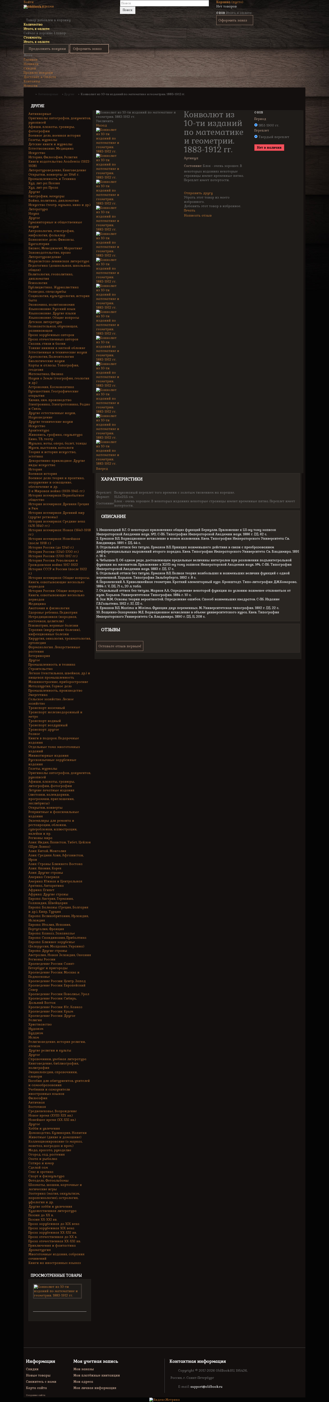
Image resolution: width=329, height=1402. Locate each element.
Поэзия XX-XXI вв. (42, 1219)
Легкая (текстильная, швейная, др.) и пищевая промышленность (59, 675)
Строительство (40, 669)
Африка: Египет (41, 890)
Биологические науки (46, 361)
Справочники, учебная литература (57, 1059)
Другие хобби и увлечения (50, 1206)
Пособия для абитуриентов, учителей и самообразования (59, 1083)
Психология (37, 283)
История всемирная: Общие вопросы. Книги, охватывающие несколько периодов (59, 582)
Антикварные (39, 114)
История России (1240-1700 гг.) (53, 552)
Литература (38, 209)
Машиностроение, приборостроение (58, 682)
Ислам (33, 1037)
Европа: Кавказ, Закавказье (51, 933)
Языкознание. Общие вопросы (53, 318)
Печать (189, 210)
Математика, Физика (45, 374)
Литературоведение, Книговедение (57, 170)
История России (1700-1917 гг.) (53, 556)
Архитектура (38, 430)
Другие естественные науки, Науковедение (52, 415)
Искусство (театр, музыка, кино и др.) (59, 205)
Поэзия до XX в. (40, 1215)
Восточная (37, 1107)
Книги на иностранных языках (54, 1263)
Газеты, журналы (42, 140)
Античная (36, 1102)
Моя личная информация (94, 1388)
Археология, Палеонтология (51, 357)
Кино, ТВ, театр (40, 439)
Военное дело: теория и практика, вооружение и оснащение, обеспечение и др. (56, 482)
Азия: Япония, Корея (44, 868)
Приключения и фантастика (52, 1245)
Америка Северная (43, 877)
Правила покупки (38, 73)
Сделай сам (38, 1167)
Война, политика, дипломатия (53, 200)
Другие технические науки (50, 422)
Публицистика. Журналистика (53, 287)
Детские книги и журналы (50, 144)
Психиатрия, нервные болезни (53, 625)
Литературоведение (44, 257)
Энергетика (38, 695)
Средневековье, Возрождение (52, 1111)
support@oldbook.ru (207, 1387)
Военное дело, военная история (54, 135)
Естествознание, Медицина (51, 148)
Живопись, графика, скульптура (55, 435)
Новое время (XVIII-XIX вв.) (50, 1115)
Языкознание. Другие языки (52, 313)
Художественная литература (52, 1211)
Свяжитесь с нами (39, 6)
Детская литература (45, 322)
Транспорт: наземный (46, 708)
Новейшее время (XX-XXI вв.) (52, 1120)
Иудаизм (35, 1029)
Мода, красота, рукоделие (49, 1150)
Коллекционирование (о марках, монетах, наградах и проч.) (55, 1143)
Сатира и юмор (41, 1163)
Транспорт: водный (44, 721)
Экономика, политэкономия (51, 305)
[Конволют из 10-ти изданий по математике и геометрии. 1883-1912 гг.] (136, 141)
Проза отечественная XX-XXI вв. (54, 1241)
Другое (34, 218)
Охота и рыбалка (42, 1159)
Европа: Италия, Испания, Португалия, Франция (49, 927)
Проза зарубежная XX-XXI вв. (52, 1232)
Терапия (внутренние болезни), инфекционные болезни (54, 632)
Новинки (31, 64)
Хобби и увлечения (44, 1128)
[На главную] (32, 94)
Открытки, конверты (45, 808)
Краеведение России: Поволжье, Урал (58, 994)
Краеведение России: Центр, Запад (57, 981)
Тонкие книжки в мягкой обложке (56, 348)
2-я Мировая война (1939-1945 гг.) (56, 491)
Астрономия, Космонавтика (51, 387)
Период (260, 119)
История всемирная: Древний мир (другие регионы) (56, 515)
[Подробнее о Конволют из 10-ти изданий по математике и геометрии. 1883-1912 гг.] (57, 1291)
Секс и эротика (40, 1172)
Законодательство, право (49, 253)
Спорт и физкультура (46, 1176)
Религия (35, 1020)
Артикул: (191, 158)
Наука (33, 214)
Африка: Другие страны (48, 894)
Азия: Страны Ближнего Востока (55, 864)
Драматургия (39, 1250)
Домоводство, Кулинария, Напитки (57, 1133)
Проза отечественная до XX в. (52, 1237)
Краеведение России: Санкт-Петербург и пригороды (51, 966)
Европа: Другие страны (47, 951)
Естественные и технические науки (57, 352)
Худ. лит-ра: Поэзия (44, 183)
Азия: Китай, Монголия (47, 851)
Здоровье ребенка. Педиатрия (53, 612)
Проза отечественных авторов (53, 339)
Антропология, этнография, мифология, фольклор (51, 233)
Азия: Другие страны (45, 873)
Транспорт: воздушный (48, 725)
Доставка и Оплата (40, 77)
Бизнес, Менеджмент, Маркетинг (55, 248)
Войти (29, 2)
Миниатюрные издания (48, 756)
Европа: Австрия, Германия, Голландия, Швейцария (50, 901)
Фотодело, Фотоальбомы (48, 1180)
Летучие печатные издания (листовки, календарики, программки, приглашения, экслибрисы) (51, 796)
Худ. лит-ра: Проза (43, 187)
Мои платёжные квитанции (96, 1375)
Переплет (262, 130)
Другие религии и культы (49, 1050)
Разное (34, 734)
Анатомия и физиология (49, 608)
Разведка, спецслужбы (47, 292)
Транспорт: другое (43, 729)
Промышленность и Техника (52, 179)
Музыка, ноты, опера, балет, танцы (57, 443)
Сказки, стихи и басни (47, 344)
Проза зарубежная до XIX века (53, 1224)
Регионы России (41, 959)
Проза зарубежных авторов (51, 335)
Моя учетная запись (95, 1361)
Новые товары (38, 1375)
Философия (37, 1098)
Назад (101, 125)
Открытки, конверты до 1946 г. (53, 174)
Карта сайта (36, 1388)
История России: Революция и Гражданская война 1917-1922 (53, 562)
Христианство (40, 1024)
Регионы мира (40, 838)
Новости (31, 86)
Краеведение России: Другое (51, 1016)
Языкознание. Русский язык (51, 309)
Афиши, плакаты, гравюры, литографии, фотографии (51, 784)
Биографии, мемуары (46, 196)
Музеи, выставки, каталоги (51, 448)
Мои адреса (83, 1382)
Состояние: (193, 166)
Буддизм (35, 1033)
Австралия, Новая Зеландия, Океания (59, 955)
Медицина (37, 604)
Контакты (32, 81)
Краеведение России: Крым (50, 1011)
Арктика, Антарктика (46, 886)
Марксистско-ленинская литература (58, 261)
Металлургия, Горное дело (50, 686)
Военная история (42, 474)
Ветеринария (39, 656)
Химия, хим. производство (50, 400)
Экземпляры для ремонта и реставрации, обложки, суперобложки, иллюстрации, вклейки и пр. (52, 827)
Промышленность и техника (51, 664)
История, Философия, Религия (53, 157)
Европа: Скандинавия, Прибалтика (57, 938)
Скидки (30, 68)
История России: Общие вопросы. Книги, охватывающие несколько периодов (56, 595)
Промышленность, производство (55, 690)
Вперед (102, 469)
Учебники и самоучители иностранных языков (49, 1091)
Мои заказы (83, 1369)
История (35, 469)
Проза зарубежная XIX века (51, 1228)
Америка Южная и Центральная (55, 881)
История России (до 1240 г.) (51, 547)
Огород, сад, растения (46, 1154)
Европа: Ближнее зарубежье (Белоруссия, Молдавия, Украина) (56, 944)
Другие (34, 192)
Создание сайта (35, 1395)
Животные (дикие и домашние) (54, 1137)
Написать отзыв (198, 215)
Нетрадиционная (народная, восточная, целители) (52, 619)
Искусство (36, 153)
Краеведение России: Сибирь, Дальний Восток (52, 1000)
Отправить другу (198, 193)
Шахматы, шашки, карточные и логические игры (55, 1187)
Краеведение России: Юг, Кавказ (55, 1007)
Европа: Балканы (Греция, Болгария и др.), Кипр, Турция (58, 909)
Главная (31, 60)
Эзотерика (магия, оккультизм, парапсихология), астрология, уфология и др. (54, 1197)
